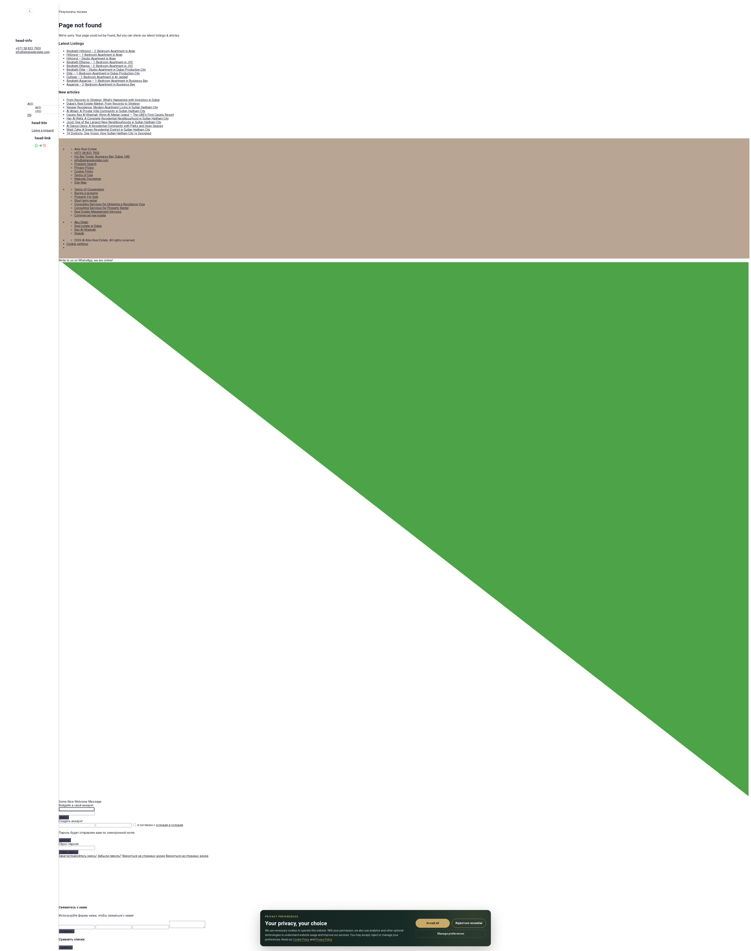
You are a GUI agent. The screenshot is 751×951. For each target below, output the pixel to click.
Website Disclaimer (87, 179)
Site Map (80, 182)
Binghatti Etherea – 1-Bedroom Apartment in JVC (99, 62)
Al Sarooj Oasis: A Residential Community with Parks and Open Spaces (114, 126)
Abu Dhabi (81, 222)
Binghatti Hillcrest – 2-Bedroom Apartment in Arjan (100, 51)
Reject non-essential (468, 923)
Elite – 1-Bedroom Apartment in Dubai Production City (103, 73)
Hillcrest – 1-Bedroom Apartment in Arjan (94, 55)
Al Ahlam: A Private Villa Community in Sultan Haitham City (105, 111)
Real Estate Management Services (97, 212)
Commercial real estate (90, 215)
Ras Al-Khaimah (85, 230)
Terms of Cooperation (89, 189)
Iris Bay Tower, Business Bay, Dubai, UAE (102, 156)
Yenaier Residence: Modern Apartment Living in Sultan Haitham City (112, 107)
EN (29, 115)
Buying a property (86, 193)
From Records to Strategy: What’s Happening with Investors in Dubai (113, 100)
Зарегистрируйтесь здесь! (78, 856)
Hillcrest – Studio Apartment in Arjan (91, 58)
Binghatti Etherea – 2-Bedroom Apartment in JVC (99, 66)
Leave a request (43, 130)
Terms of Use (83, 175)
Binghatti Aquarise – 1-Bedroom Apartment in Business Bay (107, 81)
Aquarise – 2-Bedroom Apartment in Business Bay (100, 84)
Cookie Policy (83, 171)
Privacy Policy (84, 168)
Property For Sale (86, 197)
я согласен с (160, 825)
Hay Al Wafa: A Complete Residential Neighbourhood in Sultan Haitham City (117, 118)
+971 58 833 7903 (28, 48)
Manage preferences (450, 933)
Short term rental (85, 200)
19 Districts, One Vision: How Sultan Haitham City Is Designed (108, 133)
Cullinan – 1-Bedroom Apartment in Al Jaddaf (97, 77)
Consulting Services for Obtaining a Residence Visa (109, 204)
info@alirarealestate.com (33, 52)
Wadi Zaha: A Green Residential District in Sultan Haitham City (108, 130)
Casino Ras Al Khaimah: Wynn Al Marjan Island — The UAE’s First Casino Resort (120, 115)
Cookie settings (77, 244)
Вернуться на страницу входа (143, 856)
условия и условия (169, 825)
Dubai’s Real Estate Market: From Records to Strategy (103, 104)
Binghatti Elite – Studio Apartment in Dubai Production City (106, 70)
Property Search (85, 164)
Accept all (432, 923)
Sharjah (79, 233)
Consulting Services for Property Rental (101, 208)
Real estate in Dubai (88, 226)
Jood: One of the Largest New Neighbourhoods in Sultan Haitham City (113, 122)
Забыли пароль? (109, 856)
